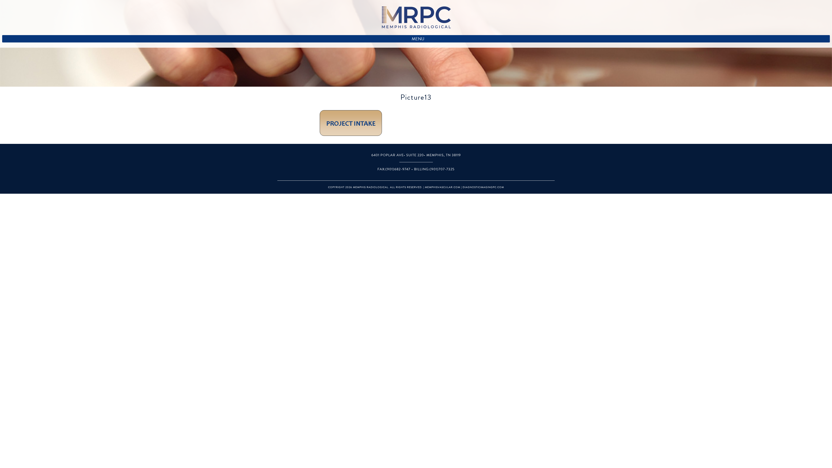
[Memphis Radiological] (416, 17)
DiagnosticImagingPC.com (483, 187)
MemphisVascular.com (442, 187)
